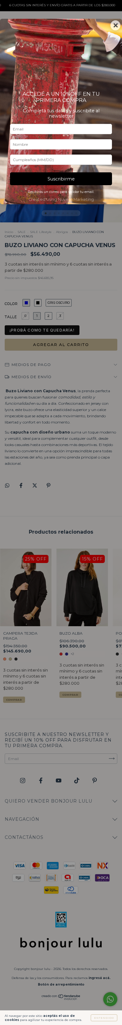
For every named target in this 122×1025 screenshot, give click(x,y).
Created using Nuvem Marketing (61, 199)
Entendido (104, 1017)
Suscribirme (61, 179)
